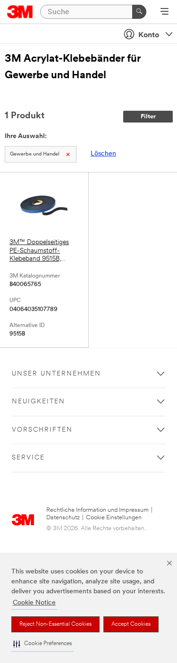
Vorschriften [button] (42, 430)
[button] (42, 644)
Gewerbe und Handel (34, 154)
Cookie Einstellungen (114, 518)
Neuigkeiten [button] (38, 401)
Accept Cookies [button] (131, 624)
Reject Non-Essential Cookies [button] (55, 624)
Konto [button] (148, 35)
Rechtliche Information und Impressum (97, 510)
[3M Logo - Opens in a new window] (20, 12)
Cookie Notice (34, 602)
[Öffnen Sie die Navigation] (164, 12)
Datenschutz (63, 518)
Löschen (103, 153)
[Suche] (139, 12)
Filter (148, 117)
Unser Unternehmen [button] (56, 373)
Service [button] (28, 457)
